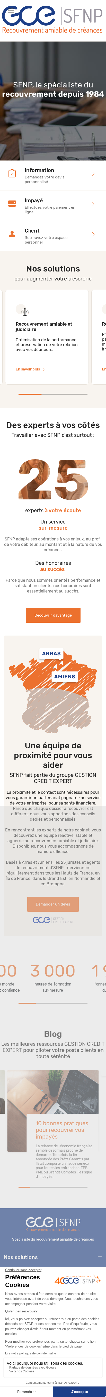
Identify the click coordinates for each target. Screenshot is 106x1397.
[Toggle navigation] (11, 11)
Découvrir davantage (53, 615)
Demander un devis (53, 904)
